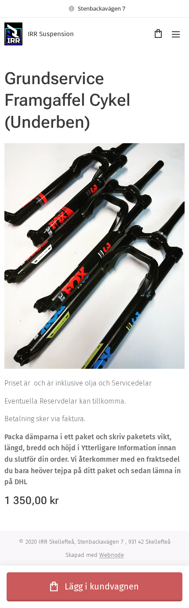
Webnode (111, 555)
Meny (176, 34)
